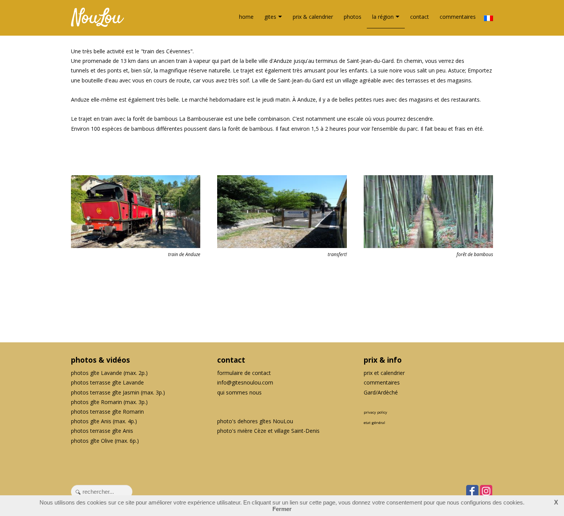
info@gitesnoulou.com (245, 382)
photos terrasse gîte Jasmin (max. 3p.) (118, 392)
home (246, 16)
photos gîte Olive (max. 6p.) (105, 440)
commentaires (458, 16)
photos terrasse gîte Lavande (107, 382)
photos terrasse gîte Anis (102, 430)
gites (270, 16)
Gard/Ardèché (381, 392)
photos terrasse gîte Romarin (107, 411)
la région (383, 16)
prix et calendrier (384, 372)
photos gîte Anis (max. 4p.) (104, 421)
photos (352, 16)
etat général (374, 422)
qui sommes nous (239, 392)
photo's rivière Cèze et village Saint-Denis (268, 430)
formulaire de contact (244, 372)
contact (419, 16)
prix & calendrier (313, 16)
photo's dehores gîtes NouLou (255, 421)
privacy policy (375, 412)
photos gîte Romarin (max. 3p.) (109, 402)
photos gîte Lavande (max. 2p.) (109, 372)
